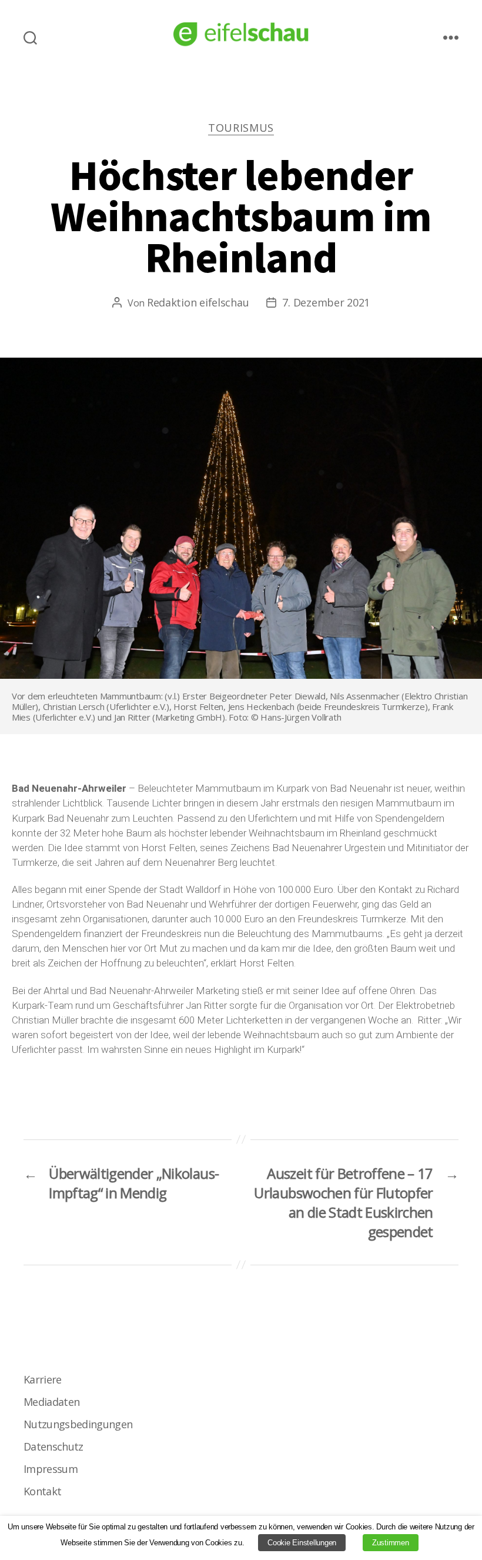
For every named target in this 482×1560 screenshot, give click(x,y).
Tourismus (241, 128)
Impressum (51, 1469)
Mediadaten (51, 1402)
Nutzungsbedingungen (78, 1424)
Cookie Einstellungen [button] (301, 1542)
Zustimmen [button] (390, 1542)
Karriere (43, 1379)
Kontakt (42, 1491)
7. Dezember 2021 (326, 302)
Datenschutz (53, 1446)
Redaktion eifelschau (198, 302)
